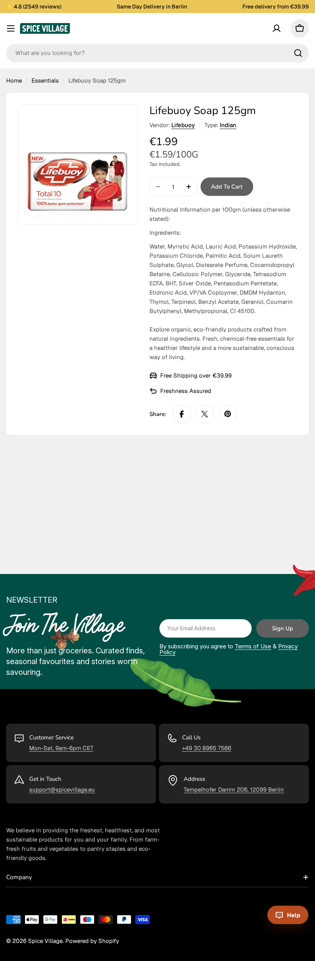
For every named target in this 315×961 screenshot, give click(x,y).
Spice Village (45, 940)
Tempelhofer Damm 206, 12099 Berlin (234, 789)
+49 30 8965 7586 (206, 748)
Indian (228, 125)
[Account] (276, 28)
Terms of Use (253, 646)
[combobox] (157, 53)
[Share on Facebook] (181, 414)
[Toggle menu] (10, 28)
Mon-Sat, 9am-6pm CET (61, 748)
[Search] (298, 53)
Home (14, 80)
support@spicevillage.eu (62, 789)
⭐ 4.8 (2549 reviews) (33, 6)
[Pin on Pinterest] (228, 414)
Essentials (45, 80)
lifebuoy (183, 125)
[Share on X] (205, 414)
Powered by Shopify (92, 940)
